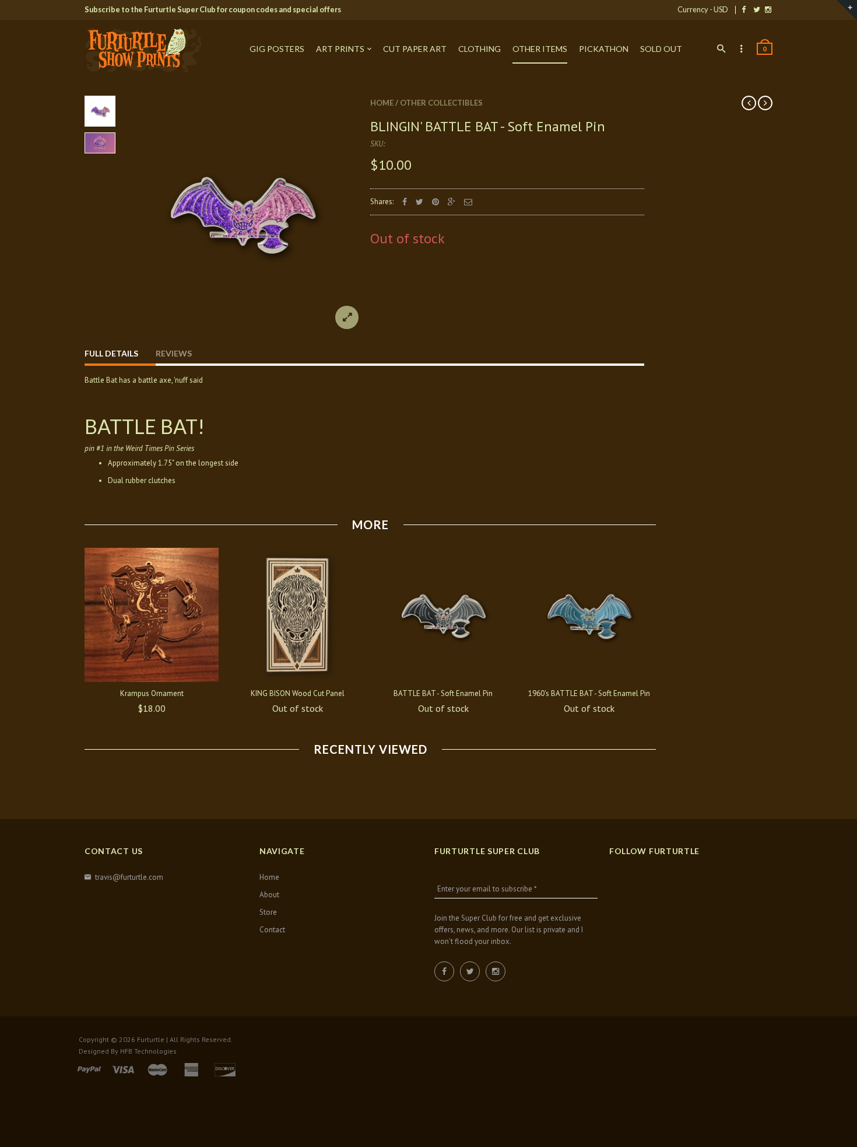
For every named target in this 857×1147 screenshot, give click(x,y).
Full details (111, 353)
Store (268, 912)
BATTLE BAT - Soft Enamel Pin (443, 693)
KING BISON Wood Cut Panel (298, 693)
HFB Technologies (148, 1051)
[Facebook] (744, 9)
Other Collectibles (441, 102)
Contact (272, 930)
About (269, 895)
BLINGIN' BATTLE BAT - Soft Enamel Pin (487, 126)
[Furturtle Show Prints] (143, 49)
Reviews (174, 353)
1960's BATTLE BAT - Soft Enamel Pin (589, 693)
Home (382, 102)
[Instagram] (768, 9)
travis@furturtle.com (129, 877)
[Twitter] (756, 9)
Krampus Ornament (152, 693)
